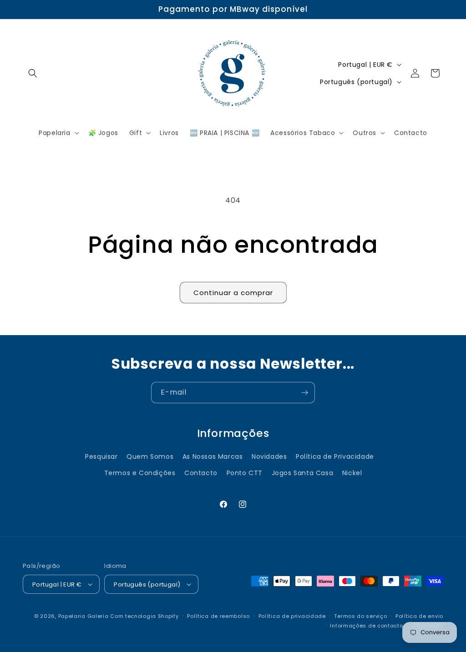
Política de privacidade (292, 616)
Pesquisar (101, 456)
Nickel (352, 472)
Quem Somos (150, 456)
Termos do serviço (360, 616)
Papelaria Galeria (84, 616)
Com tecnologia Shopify (144, 616)
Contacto (201, 472)
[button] (33, 73)
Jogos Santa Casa (303, 472)
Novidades (269, 456)
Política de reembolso (218, 616)
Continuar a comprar (233, 292)
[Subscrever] (304, 392)
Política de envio (419, 616)
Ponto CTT (245, 472)
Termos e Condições (140, 472)
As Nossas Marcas (212, 456)
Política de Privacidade (335, 456)
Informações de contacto (366, 625)
